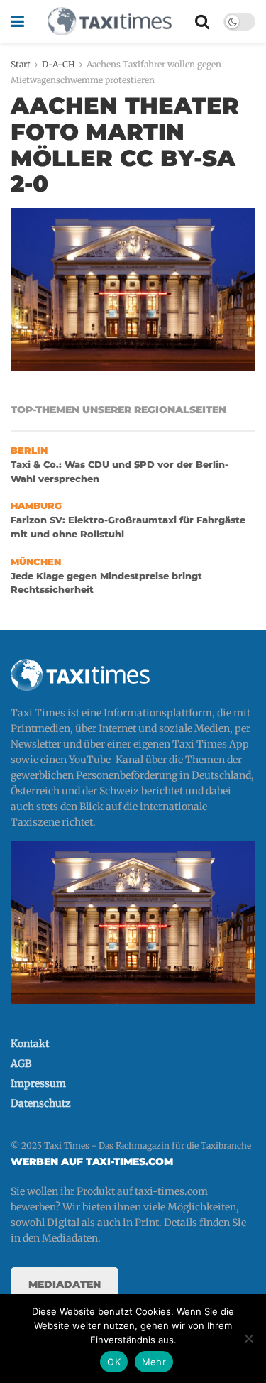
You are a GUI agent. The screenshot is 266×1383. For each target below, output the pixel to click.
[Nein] (248, 1338)
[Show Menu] (17, 21)
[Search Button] (202, 21)
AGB (21, 1063)
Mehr (154, 1361)
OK (114, 1361)
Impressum (38, 1083)
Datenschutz (41, 1103)
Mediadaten (64, 1284)
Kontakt (30, 1043)
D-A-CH (58, 64)
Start (21, 64)
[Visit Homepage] (109, 21)
